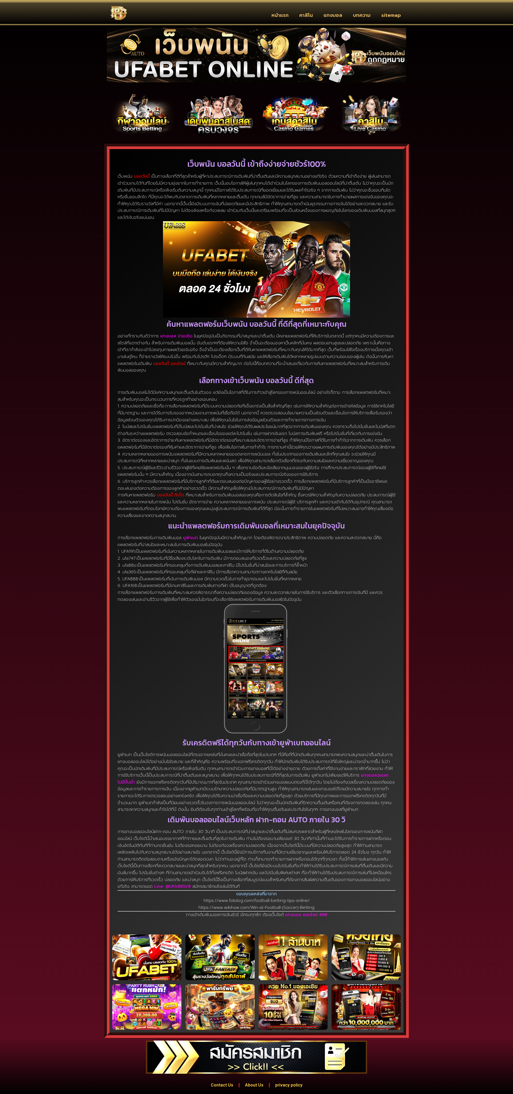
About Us (254, 1085)
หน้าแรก (280, 15)
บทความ (362, 15)
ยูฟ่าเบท (190, 538)
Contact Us (222, 1085)
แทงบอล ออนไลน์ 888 (306, 915)
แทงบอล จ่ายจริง (176, 336)
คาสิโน (306, 15)
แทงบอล (333, 15)
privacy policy (288, 1085)
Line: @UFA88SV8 (172, 886)
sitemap (391, 15)
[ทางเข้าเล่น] (142, 114)
